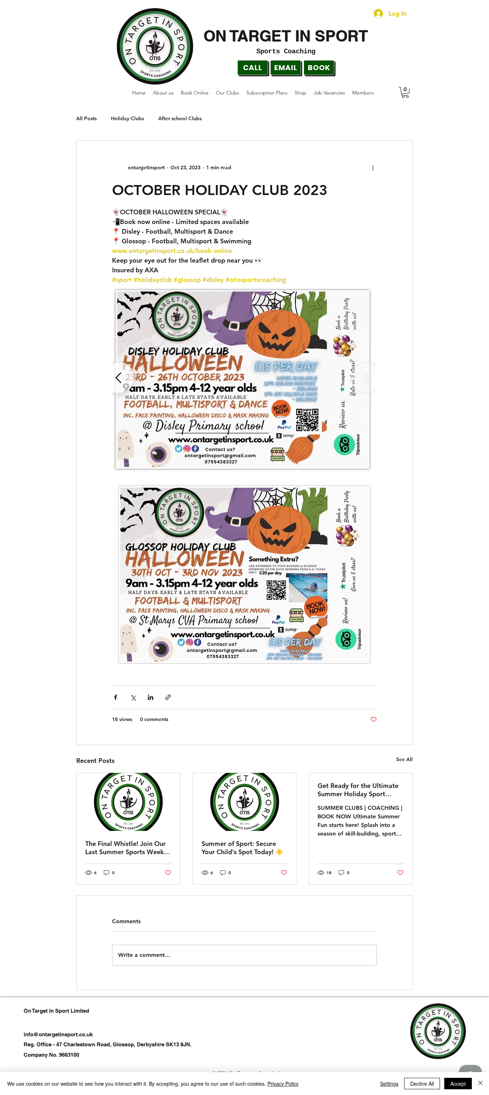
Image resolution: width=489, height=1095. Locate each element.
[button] (405, 92)
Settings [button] (389, 1083)
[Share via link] (168, 697)
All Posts (86, 118)
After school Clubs (180, 118)
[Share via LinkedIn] (150, 697)
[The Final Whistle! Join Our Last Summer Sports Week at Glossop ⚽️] (128, 802)
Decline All (422, 1083)
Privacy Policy (283, 1083)
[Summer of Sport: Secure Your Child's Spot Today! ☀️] (244, 802)
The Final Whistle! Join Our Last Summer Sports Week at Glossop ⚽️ (125, 848)
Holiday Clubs (127, 118)
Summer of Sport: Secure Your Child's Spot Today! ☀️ (242, 848)
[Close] (480, 1083)
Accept (458, 1083)
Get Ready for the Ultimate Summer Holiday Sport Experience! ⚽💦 (358, 790)
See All (404, 759)
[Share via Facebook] (115, 697)
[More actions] (372, 168)
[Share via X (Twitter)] (133, 697)
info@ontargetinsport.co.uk (58, 1034)
